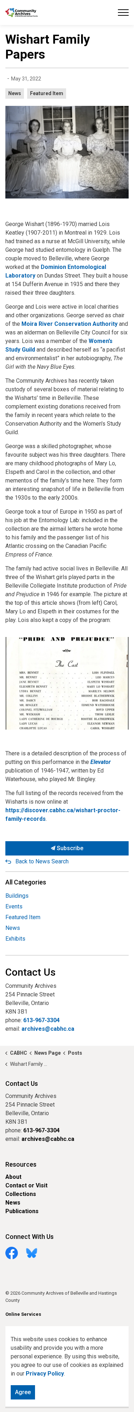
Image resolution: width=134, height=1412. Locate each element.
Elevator (100, 762)
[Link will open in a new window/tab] (67, 683)
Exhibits (15, 938)
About (13, 1176)
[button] (67, 152)
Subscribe (69, 848)
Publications (22, 1211)
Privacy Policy (45, 1373)
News (14, 93)
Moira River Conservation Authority (69, 323)
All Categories (25, 882)
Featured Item (46, 93)
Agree (23, 1392)
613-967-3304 (41, 1020)
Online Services (23, 1314)
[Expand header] (123, 12)
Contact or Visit (26, 1185)
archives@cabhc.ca (47, 1028)
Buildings (17, 895)
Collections (20, 1194)
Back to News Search (42, 861)
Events (14, 906)
